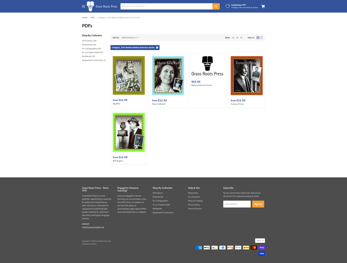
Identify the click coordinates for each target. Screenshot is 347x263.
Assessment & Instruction (163, 212)
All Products (158, 193)
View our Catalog (195, 200)
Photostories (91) (89, 44)
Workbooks (157, 208)
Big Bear (116, 103)
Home (84, 17)
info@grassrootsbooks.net (93, 227)
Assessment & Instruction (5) (94, 60)
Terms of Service (195, 208)
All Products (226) (89, 40)
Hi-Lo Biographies (160, 200)
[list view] (261, 37)
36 (237, 37)
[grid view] (258, 37)
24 (233, 37)
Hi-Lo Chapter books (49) (92, 52)
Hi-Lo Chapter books (161, 204)
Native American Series (201, 85)
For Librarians (194, 196)
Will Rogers (118, 160)
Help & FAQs (193, 193)
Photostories (158, 196)
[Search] (216, 6)
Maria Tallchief (158, 104)
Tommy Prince (237, 104)
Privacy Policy (194, 204)
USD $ (259, 240)
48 (241, 37)
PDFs (92, 17)
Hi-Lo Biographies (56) (91, 48)
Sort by (116, 38)
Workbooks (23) (88, 56)
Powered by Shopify (89, 244)
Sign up (258, 204)
